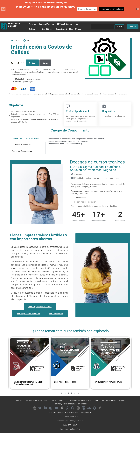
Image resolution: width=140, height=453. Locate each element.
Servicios (32, 24)
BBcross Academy (109, 400)
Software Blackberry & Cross (36, 400)
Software (32, 29)
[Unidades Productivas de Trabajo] (70, 357)
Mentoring (63, 400)
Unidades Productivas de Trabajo (68, 382)
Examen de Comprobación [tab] (22, 151)
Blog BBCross (47, 29)
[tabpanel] (88, 142)
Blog (96, 400)
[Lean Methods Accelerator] (29, 357)
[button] (79, 24)
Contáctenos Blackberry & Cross (68, 29)
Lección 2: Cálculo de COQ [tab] (22, 145)
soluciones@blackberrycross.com (70, 421)
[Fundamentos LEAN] (110, 357)
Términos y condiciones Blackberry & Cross (70, 404)
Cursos (78, 24)
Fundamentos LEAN (103, 382)
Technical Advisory (46, 24)
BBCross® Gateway (65, 24)
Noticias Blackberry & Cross (81, 400)
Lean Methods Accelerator (25, 382)
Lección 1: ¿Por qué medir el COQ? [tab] (25, 138)
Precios (122, 400)
